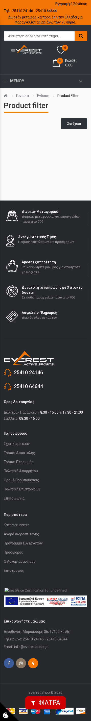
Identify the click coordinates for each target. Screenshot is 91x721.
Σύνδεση (80, 4)
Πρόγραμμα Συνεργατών (23, 543)
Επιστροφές (14, 570)
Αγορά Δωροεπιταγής (21, 534)
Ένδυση (43, 96)
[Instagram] (21, 663)
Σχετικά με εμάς (17, 444)
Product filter (68, 96)
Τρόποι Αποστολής (19, 453)
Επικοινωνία (14, 498)
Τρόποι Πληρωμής (19, 462)
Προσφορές (13, 552)
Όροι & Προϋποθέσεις (21, 480)
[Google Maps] (33, 663)
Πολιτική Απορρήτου (21, 471)
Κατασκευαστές (17, 525)
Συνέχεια (74, 124)
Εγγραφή (62, 4)
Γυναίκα (22, 96)
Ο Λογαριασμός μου (20, 561)
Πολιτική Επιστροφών (22, 489)
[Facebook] (9, 663)
